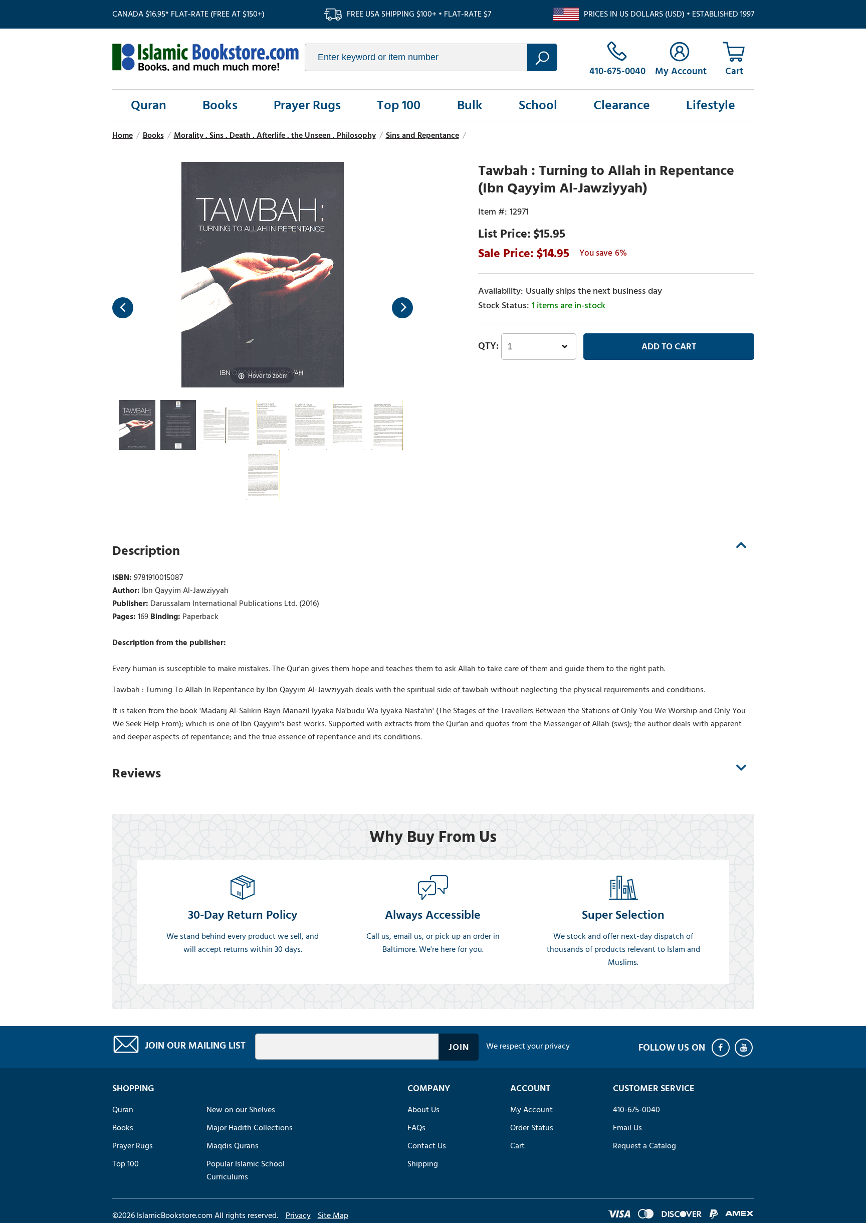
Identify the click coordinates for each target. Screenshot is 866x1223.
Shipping (422, 1163)
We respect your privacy (528, 1046)
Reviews (136, 773)
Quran (148, 105)
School (538, 105)
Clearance (621, 105)
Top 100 (398, 105)
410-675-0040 (636, 1109)
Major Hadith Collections (249, 1127)
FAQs (416, 1127)
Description (146, 550)
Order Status (531, 1127)
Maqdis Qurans (232, 1145)
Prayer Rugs (307, 105)
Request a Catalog (644, 1145)
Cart (517, 1145)
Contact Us (426, 1145)
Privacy (298, 1215)
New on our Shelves (240, 1109)
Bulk (470, 105)
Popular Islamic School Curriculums (245, 1170)
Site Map (333, 1215)
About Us (423, 1109)
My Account (531, 1109)
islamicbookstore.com (205, 57)
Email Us (627, 1127)
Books (220, 105)
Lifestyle (710, 105)
